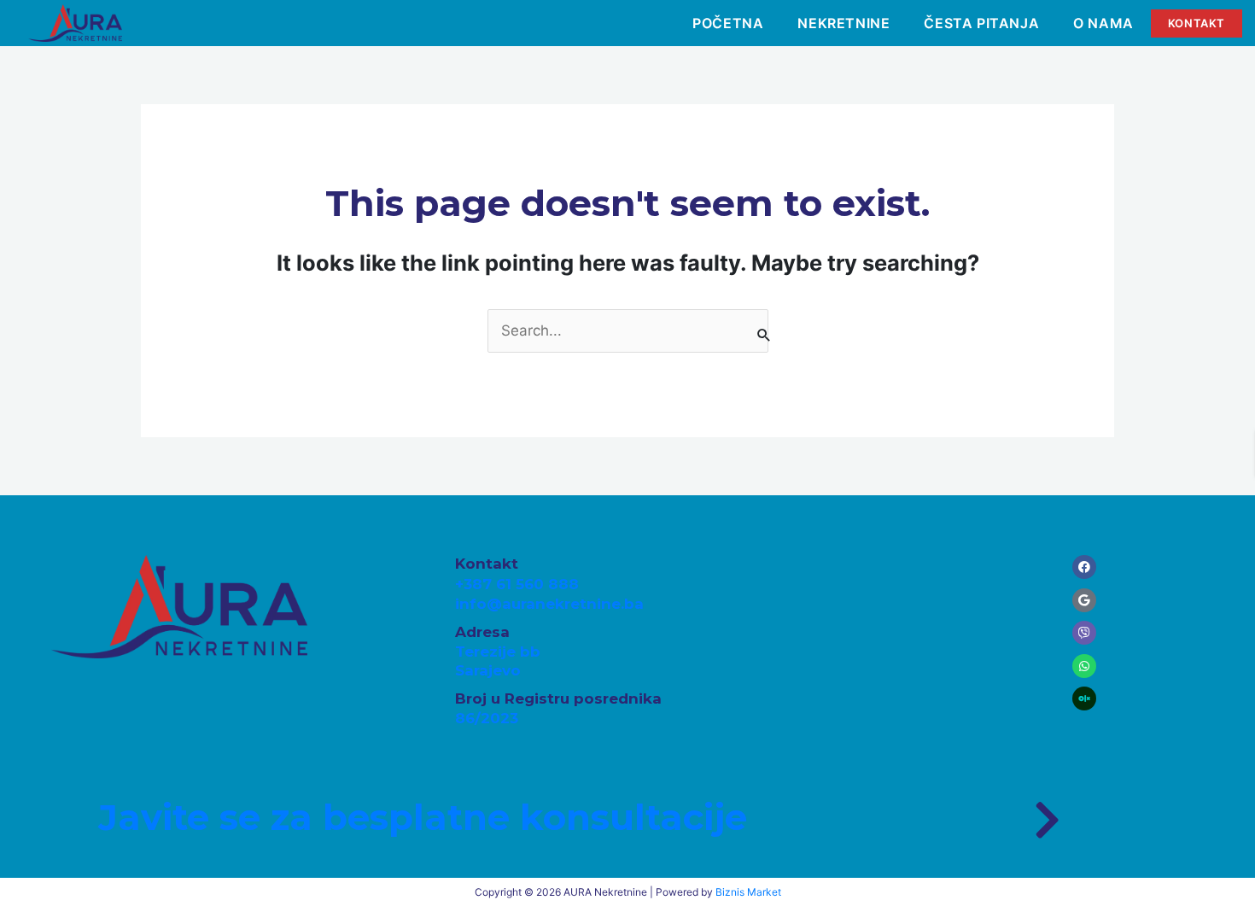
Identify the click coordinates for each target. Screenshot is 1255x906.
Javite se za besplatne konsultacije (422, 817)
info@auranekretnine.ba (549, 603)
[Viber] (1084, 633)
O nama (1103, 23)
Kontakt (1196, 23)
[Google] (1084, 600)
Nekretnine (843, 23)
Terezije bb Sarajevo (497, 660)
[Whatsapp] (1084, 666)
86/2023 (486, 718)
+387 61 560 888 (517, 584)
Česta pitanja (981, 23)
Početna (727, 23)
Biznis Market (748, 892)
